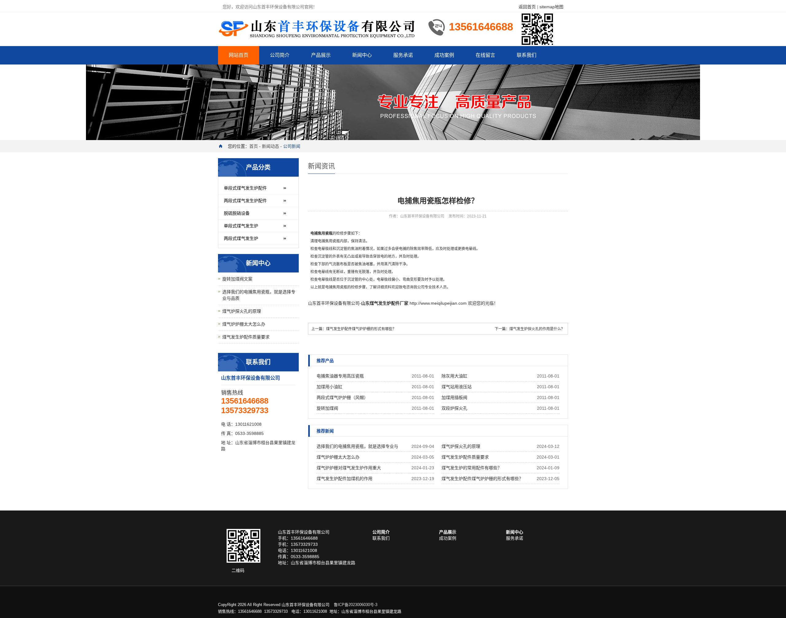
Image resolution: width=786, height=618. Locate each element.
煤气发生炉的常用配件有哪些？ (472, 467)
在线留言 (485, 55)
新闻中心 (362, 55)
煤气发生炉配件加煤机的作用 (344, 478)
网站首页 (238, 55)
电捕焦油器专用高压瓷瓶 (340, 376)
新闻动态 (270, 146)
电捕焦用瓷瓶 (321, 233)
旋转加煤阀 (327, 408)
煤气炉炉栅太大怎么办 (338, 457)
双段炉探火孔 (454, 408)
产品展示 (321, 55)
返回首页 (527, 6)
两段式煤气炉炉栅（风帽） (342, 397)
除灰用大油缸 (454, 376)
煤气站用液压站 (457, 386)
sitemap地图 (551, 6)
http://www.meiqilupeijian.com (438, 303)
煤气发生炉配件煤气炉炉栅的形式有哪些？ (361, 329)
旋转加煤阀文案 (237, 278)
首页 (253, 146)
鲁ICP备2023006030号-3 (355, 604)
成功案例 (444, 55)
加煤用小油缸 (329, 386)
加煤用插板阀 (454, 397)
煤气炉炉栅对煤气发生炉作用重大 (349, 467)
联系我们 (526, 55)
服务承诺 (403, 55)
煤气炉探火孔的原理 (461, 446)
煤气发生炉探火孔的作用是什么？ (537, 329)
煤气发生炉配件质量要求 (465, 457)
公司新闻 (291, 146)
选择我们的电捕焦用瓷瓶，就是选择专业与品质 (357, 448)
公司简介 (280, 55)
